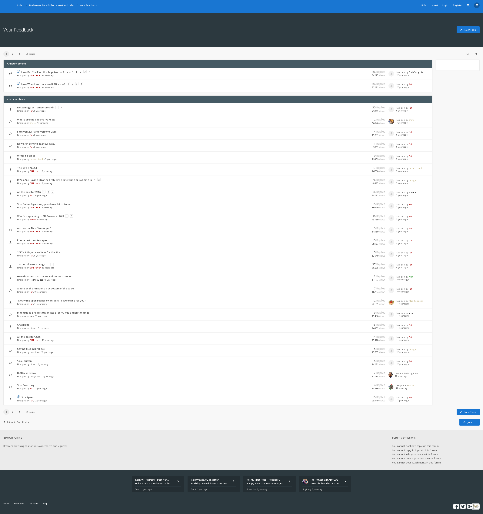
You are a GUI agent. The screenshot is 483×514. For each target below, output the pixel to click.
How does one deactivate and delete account (44, 276)
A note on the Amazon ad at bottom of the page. (45, 288)
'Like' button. (24, 361)
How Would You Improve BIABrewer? (43, 84)
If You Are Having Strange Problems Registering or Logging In (54, 180)
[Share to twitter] (463, 506)
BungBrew (35, 376)
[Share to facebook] (456, 506)
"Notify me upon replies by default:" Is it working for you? (51, 300)
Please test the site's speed (33, 240)
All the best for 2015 (29, 336)
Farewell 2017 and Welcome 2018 (36, 131)
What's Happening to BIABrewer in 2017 (40, 216)
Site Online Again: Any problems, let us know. (44, 204)
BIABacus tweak (26, 373)
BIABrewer (35, 75)
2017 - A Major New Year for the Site (38, 252)
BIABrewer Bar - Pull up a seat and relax (52, 5)
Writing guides (26, 155)
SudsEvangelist (416, 72)
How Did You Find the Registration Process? (47, 72)
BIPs (423, 5)
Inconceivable (37, 159)
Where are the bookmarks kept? (36, 119)
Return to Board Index (18, 422)
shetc (32, 122)
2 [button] (12, 53)
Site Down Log (25, 385)
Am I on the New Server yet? (34, 228)
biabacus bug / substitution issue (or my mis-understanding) (53, 312)
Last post (401, 72)
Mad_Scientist (416, 300)
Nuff (411, 276)
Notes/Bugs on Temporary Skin (35, 107)
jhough (412, 180)
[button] (19, 54)
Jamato (412, 192)
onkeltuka (35, 352)
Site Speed (27, 397)
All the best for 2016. (29, 192)
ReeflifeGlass (36, 279)
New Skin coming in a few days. (36, 143)
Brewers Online (12, 437)
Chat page (23, 324)
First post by (23, 75)
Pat (410, 84)
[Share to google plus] (470, 506)
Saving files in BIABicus (31, 349)
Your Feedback (88, 5)
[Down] (475, 506)
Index (20, 5)
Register (457, 5)
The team (33, 503)
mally (411, 385)
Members (19, 503)
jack (32, 316)
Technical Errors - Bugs (31, 264)
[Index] (8, 6)
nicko (32, 328)
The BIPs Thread (27, 168)
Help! (45, 503)
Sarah (33, 219)
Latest (434, 5)
